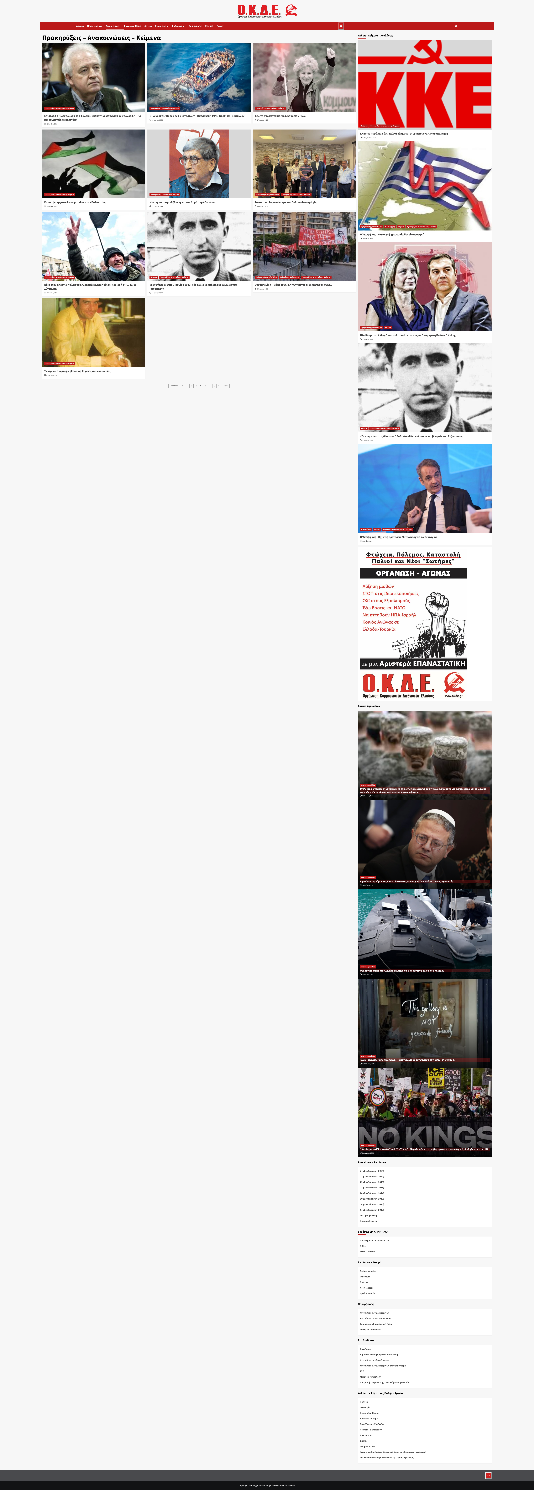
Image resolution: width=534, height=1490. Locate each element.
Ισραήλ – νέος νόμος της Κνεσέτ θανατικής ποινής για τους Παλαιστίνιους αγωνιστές (406, 881)
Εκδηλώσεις (195, 26)
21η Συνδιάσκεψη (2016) (372, 1187)
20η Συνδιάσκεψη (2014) (372, 1193)
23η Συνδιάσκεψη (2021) (372, 1176)
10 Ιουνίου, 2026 (157, 293)
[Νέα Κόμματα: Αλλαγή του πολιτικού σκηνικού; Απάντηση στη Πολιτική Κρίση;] (425, 286)
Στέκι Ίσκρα (365, 1349)
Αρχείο (148, 26)
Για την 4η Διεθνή (368, 1215)
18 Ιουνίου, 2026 (51, 124)
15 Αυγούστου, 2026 (369, 138)
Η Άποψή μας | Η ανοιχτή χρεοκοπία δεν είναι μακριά (392, 234)
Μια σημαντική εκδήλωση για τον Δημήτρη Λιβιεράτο (182, 202)
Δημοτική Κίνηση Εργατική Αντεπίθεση (379, 1354)
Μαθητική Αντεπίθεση (370, 1329)
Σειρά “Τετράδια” (368, 1251)
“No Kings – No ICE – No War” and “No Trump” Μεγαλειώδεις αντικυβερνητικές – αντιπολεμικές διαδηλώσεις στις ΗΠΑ (424, 1149)
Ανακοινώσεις (113, 26)
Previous (174, 385)
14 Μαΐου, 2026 (367, 974)
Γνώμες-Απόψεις (368, 1271)
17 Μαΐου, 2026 (367, 885)
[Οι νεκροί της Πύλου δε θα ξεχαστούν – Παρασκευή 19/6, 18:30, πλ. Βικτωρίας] (199, 77)
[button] (456, 26)
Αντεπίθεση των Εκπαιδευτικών (375, 1318)
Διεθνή (363, 1441)
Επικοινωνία (162, 26)
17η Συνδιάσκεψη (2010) (372, 1210)
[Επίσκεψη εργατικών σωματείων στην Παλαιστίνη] (93, 164)
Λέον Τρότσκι (366, 1287)
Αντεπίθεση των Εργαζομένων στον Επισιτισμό (383, 1365)
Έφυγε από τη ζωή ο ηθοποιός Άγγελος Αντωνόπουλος (77, 371)
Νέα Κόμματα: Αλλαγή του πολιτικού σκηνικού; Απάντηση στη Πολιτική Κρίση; (408, 335)
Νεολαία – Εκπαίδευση (371, 1429)
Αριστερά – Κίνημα (369, 1418)
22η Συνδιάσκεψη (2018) (372, 1182)
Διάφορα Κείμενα (368, 1221)
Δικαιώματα (366, 1435)
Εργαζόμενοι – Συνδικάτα (372, 1424)
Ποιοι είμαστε (94, 26)
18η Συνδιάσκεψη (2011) (372, 1204)
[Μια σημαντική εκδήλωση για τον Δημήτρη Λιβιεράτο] (199, 164)
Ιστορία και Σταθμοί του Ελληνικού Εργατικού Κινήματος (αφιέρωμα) (393, 1452)
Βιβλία (363, 1246)
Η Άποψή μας (390, 227)
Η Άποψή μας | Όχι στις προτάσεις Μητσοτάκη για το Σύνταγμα (398, 537)
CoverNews (276, 1485)
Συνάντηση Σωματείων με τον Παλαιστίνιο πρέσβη (286, 202)
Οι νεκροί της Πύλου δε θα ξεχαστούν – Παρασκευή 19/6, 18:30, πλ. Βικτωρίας (196, 116)
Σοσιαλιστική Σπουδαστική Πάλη (376, 1324)
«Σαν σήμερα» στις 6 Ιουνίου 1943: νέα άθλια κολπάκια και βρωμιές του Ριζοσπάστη (411, 436)
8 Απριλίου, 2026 (368, 1153)
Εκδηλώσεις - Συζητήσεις (289, 277)
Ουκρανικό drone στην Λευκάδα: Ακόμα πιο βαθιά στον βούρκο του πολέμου (402, 971)
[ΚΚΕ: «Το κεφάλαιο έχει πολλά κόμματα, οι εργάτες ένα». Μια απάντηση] (425, 85)
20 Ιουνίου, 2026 (367, 339)
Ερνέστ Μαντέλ (367, 1293)
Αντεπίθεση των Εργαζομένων (267, 195)
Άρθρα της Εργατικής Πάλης (266, 277)
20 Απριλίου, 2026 (368, 1064)
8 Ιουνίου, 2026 (51, 375)
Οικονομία (365, 1276)
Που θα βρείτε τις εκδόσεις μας (374, 1240)
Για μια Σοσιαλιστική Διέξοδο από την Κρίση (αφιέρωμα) (387, 1457)
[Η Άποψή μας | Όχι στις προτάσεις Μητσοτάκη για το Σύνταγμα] (425, 488)
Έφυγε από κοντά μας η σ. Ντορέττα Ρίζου (280, 116)
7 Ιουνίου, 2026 (367, 541)
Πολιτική (364, 1282)
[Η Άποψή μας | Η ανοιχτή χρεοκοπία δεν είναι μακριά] (425, 186)
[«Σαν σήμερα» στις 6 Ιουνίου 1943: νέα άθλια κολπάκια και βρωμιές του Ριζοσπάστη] (199, 246)
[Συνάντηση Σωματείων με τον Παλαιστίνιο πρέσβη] (304, 164)
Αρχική (80, 26)
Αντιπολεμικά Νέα (368, 785)
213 (219, 385)
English (209, 26)
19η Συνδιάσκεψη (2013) (372, 1198)
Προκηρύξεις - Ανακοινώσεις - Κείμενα (59, 108)
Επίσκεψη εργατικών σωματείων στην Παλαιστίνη (75, 202)
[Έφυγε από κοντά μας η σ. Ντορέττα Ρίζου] (304, 77)
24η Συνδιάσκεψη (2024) (372, 1171)
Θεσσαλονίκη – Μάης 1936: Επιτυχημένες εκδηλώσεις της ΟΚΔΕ (293, 285)
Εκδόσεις (177, 26)
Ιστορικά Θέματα (368, 1446)
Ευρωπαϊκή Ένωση (369, 1413)
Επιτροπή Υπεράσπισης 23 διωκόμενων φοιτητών (384, 1382)
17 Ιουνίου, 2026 (262, 120)
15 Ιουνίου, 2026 (51, 206)
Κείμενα (154, 277)
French (220, 26)
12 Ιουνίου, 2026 (51, 293)
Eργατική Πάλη (132, 26)
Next (226, 385)
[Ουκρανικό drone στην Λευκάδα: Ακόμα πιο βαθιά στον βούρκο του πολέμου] (425, 933)
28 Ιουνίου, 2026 (367, 238)
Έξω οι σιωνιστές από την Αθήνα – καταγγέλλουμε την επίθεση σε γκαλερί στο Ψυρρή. (407, 1060)
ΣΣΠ (362, 1371)
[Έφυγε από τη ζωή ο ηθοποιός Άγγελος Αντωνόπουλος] (93, 332)
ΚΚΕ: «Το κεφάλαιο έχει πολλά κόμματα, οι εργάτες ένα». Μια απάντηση (404, 134)
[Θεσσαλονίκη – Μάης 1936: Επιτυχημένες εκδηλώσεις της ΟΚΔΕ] (304, 246)
